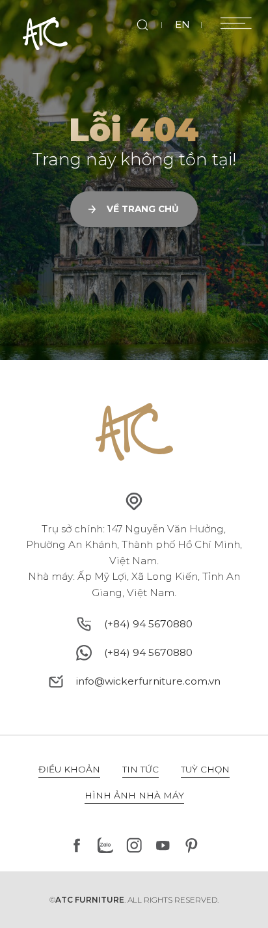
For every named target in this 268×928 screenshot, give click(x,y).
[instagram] (134, 845)
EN (182, 24)
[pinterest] (191, 845)
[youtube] (162, 845)
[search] (143, 25)
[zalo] (105, 845)
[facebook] (76, 845)
